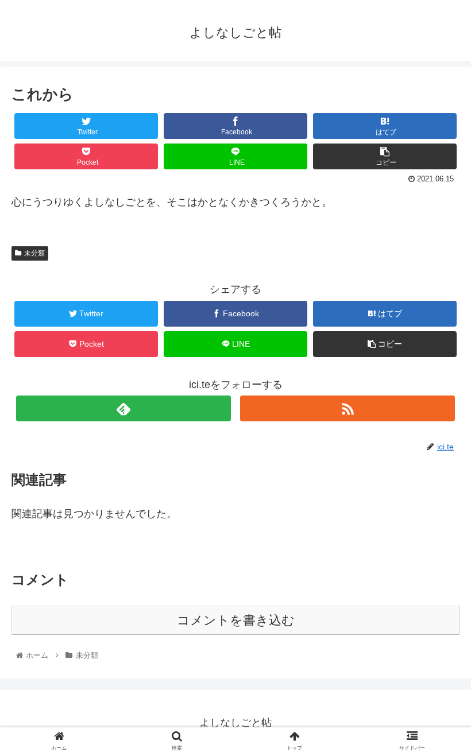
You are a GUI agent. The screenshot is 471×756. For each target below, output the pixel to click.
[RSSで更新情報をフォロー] (347, 408)
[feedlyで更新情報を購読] (123, 408)
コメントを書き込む (236, 620)
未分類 (34, 253)
